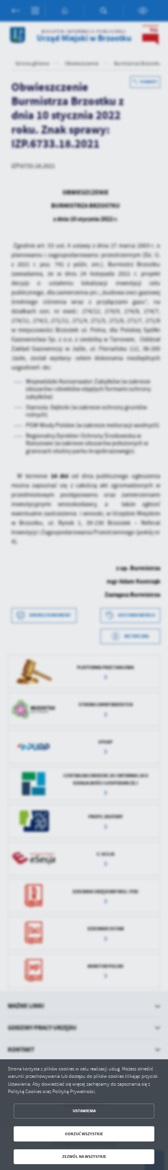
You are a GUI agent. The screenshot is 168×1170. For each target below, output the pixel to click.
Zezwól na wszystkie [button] (84, 1156)
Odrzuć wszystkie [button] (84, 1134)
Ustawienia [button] (84, 1111)
